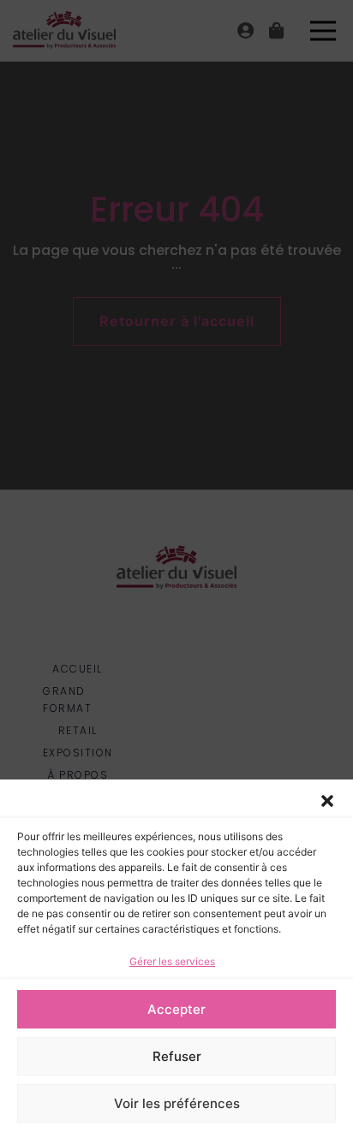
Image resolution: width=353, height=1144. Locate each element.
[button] (327, 800)
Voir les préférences (177, 1103)
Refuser (177, 1056)
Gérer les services (172, 961)
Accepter (176, 1009)
